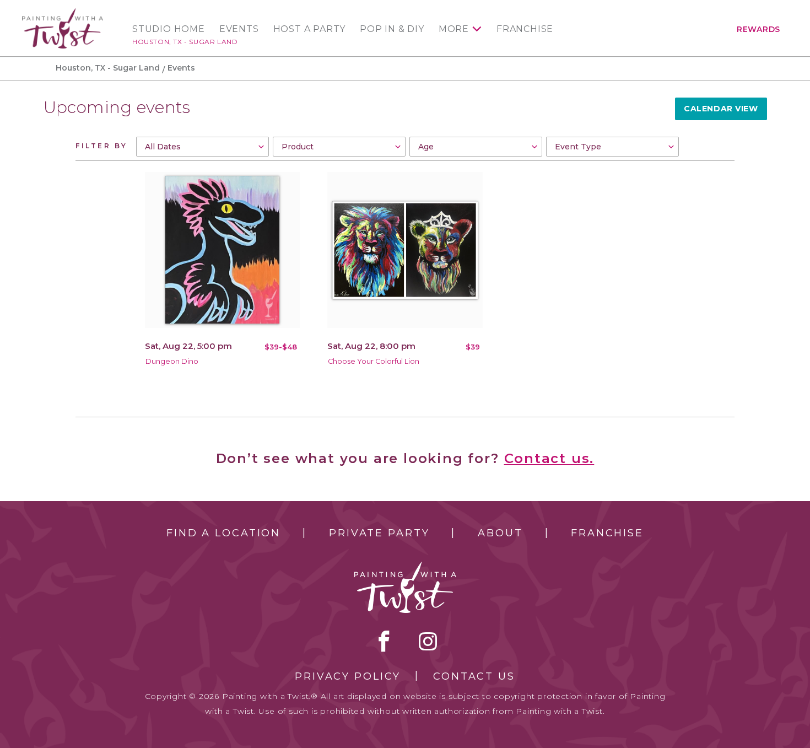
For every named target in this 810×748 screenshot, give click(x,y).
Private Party (379, 533)
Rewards (758, 29)
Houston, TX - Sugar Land (184, 41)
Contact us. (549, 458)
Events (239, 29)
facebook (384, 641)
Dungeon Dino (171, 361)
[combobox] (202, 147)
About (500, 533)
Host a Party (309, 29)
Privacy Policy (348, 676)
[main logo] (62, 13)
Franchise (524, 29)
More (454, 29)
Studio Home (168, 29)
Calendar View (721, 109)
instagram (428, 641)
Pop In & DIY (392, 29)
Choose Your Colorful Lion (373, 361)
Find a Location (223, 533)
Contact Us (474, 676)
